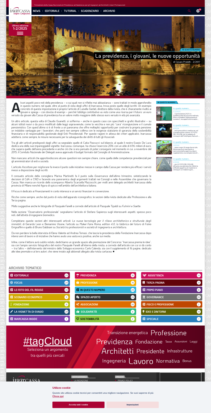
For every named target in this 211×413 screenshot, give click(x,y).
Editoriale (52, 11)
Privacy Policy (125, 380)
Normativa (168, 361)
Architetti (117, 351)
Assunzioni (181, 341)
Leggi (193, 341)
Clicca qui (58, 396)
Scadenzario (90, 11)
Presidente (150, 350)
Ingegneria (114, 361)
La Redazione (81, 380)
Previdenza (114, 341)
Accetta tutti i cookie (78, 405)
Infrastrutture (179, 350)
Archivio (109, 11)
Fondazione (149, 341)
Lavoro (140, 361)
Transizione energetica (127, 332)
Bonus (187, 361)
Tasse (168, 341)
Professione (169, 332)
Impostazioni (132, 405)
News (36, 11)
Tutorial (70, 11)
